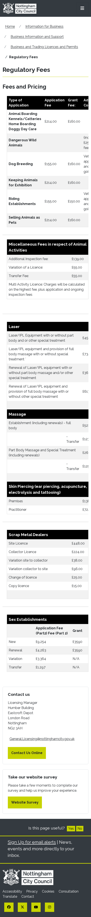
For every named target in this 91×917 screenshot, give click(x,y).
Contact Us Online (27, 753)
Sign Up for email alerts (32, 842)
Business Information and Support (37, 37)
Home (10, 26)
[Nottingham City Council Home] (28, 877)
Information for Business (44, 26)
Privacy (32, 891)
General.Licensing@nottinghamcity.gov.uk (42, 739)
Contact (27, 896)
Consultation (69, 891)
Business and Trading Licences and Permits (44, 47)
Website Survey (25, 802)
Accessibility (13, 891)
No (79, 828)
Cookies (48, 891)
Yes (71, 828)
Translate (10, 896)
